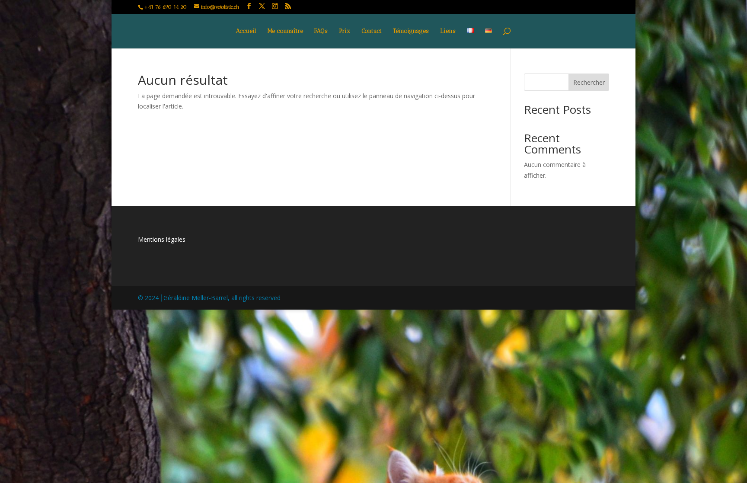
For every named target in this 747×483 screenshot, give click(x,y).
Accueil (246, 31)
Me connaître (285, 31)
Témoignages (411, 31)
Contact (371, 31)
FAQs (321, 31)
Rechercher (589, 82)
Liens (448, 31)
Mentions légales (161, 239)
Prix (344, 31)
